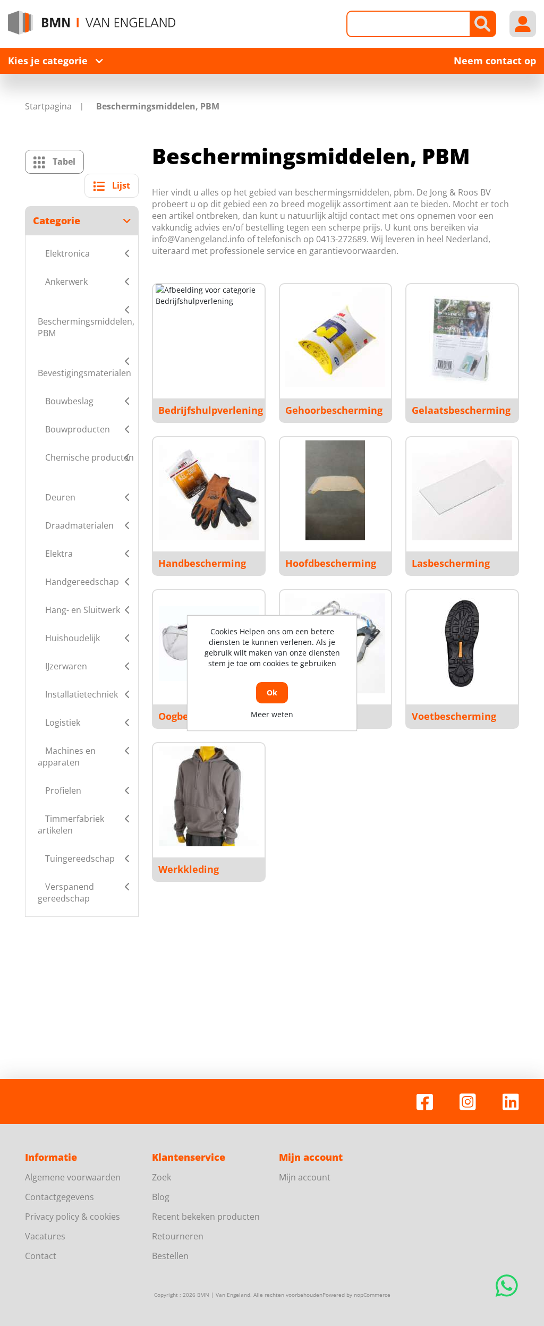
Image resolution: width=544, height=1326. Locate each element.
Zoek (161, 1177)
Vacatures (45, 1236)
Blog (160, 1197)
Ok (272, 692)
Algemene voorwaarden (73, 1177)
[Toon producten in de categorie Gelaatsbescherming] (462, 337)
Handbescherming (202, 563)
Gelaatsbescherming (461, 410)
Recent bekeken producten (206, 1216)
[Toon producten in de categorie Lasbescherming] (462, 490)
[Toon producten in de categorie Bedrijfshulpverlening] (209, 337)
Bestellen (170, 1256)
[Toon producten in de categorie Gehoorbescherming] (335, 337)
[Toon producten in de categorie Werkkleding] (209, 796)
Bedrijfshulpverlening (210, 410)
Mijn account (304, 1177)
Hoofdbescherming (330, 563)
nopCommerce (372, 1294)
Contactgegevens (59, 1197)
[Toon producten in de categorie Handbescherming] (209, 490)
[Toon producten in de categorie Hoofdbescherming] (335, 490)
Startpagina (48, 106)
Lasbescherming (451, 563)
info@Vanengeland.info (198, 239)
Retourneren (177, 1236)
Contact (40, 1256)
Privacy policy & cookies (72, 1216)
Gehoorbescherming (333, 410)
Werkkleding (188, 869)
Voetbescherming (454, 716)
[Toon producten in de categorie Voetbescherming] (462, 643)
